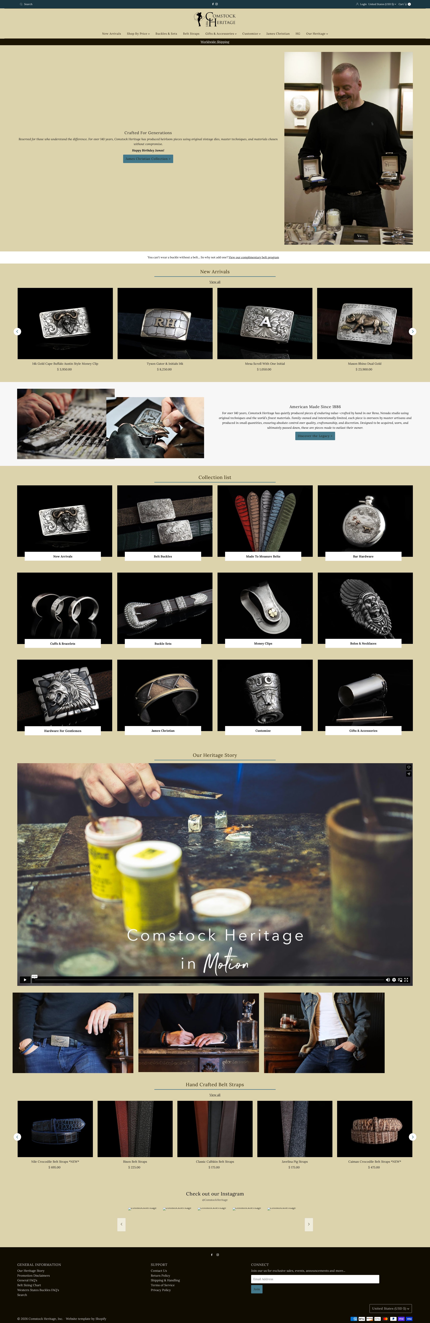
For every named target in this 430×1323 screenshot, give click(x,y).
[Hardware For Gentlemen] (64, 695)
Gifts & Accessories (220, 33)
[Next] (412, 331)
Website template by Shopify (86, 1319)
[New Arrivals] (64, 521)
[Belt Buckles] (164, 521)
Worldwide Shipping (230, 42)
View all (214, 282)
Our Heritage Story (31, 1271)
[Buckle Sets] (164, 608)
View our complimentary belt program (254, 257)
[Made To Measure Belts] (265, 521)
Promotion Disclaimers (33, 1275)
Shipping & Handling (165, 1280)
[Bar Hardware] (365, 521)
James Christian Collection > (148, 159)
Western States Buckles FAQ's (38, 1290)
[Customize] (265, 695)
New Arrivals (111, 33)
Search (22, 1295)
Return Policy (160, 1275)
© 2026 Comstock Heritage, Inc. (40, 1319)
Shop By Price (137, 33)
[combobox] (83, 4)
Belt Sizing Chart (29, 1285)
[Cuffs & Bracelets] (64, 608)
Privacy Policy (161, 1290)
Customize (250, 33)
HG (298, 33)
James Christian (278, 33)
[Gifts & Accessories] (365, 695)
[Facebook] (213, 4)
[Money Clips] (265, 608)
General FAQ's (27, 1280)
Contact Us (159, 1271)
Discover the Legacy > (315, 436)
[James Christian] (164, 695)
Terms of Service (163, 1285)
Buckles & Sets (166, 33)
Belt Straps (191, 33)
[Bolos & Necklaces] (365, 608)
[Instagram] (216, 4)
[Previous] (17, 331)
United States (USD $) (381, 4)
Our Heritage (316, 33)
